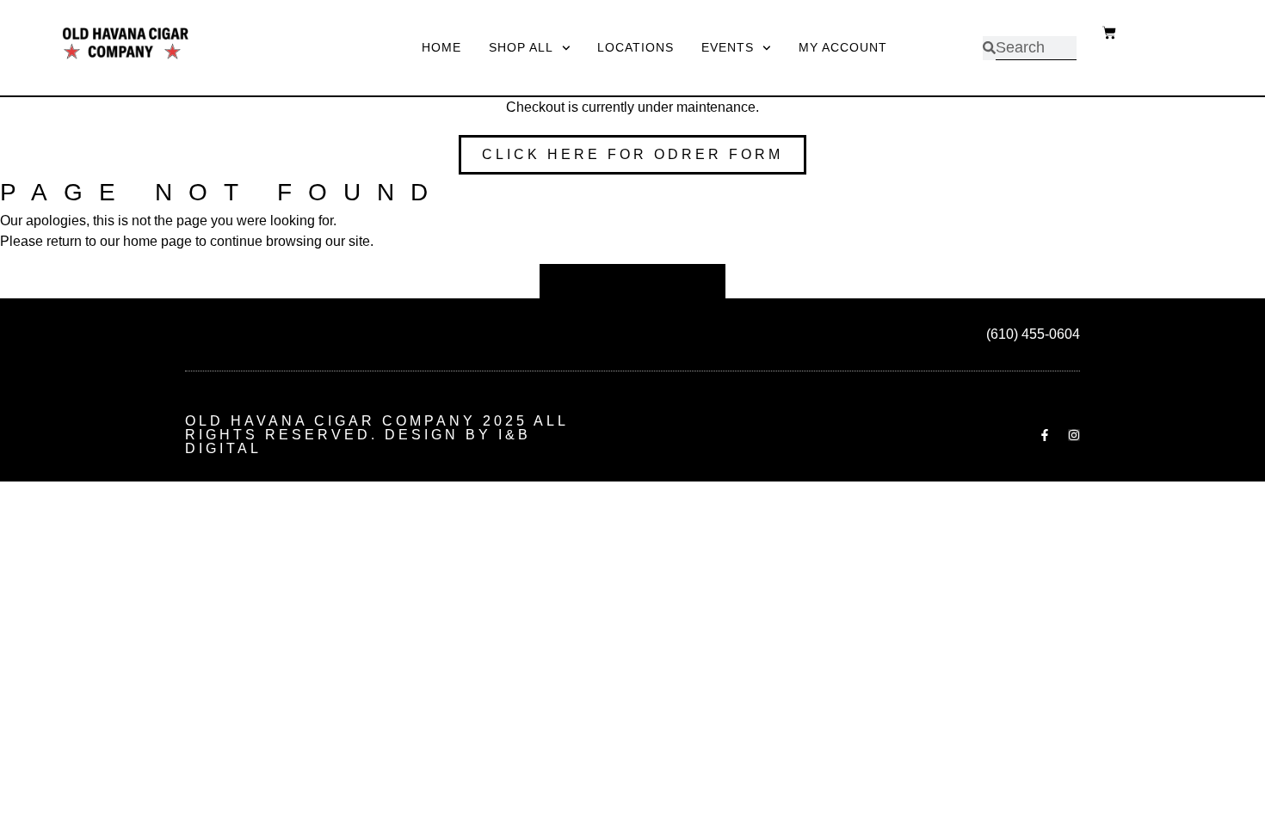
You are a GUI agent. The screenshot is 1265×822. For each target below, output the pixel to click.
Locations (635, 47)
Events (727, 47)
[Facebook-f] (1045, 435)
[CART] (1100, 20)
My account (843, 47)
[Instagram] (1074, 435)
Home (441, 47)
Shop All (521, 47)
